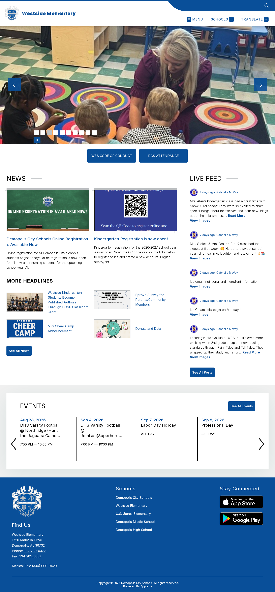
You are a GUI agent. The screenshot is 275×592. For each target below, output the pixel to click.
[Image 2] (42, 132)
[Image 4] (55, 132)
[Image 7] (75, 132)
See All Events (242, 406)
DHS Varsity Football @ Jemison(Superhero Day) (100, 430)
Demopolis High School (134, 530)
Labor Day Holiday (159, 425)
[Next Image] (260, 85)
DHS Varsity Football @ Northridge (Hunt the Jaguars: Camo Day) (39, 430)
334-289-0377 (35, 551)
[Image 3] (49, 132)
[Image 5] (62, 132)
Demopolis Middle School (135, 522)
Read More (236, 216)
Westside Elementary (131, 506)
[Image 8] (81, 132)
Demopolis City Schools (134, 498)
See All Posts (202, 372)
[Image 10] (94, 132)
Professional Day (218, 425)
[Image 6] (68, 132)
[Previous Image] (14, 85)
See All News (19, 351)
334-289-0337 (30, 556)
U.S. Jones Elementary (133, 514)
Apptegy (146, 586)
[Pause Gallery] (37, 140)
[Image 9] (88, 132)
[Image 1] (36, 132)
